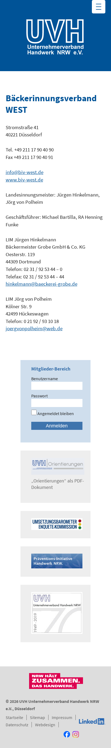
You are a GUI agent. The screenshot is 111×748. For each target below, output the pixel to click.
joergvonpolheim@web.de (34, 328)
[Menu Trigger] (98, 6)
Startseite (14, 717)
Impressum (62, 717)
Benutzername (44, 378)
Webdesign (45, 724)
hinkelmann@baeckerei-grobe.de (41, 284)
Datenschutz (17, 724)
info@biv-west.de (24, 172)
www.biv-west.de (24, 179)
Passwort (39, 395)
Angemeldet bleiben (55, 413)
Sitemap (37, 717)
